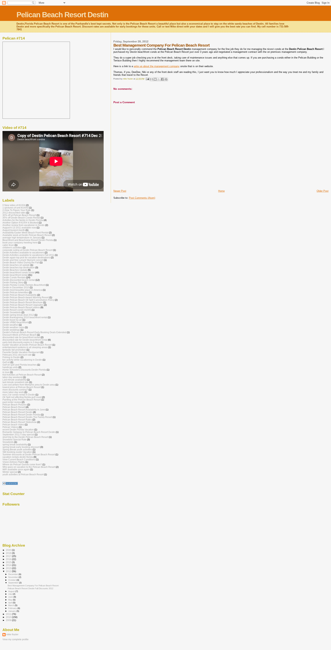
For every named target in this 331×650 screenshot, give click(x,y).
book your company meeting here (19, 242)
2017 (9, 556)
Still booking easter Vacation (17, 452)
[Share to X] (159, 79)
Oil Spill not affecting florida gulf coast (21, 397)
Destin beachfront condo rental (18, 272)
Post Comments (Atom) (142, 197)
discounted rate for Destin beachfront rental (24, 340)
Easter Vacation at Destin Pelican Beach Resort (27, 345)
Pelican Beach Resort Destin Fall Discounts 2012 (30, 588)
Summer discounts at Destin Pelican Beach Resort (28, 454)
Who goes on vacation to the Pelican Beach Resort (28, 467)
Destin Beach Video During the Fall (20, 262)
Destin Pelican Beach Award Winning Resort (25, 297)
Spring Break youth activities (17, 449)
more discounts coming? (15, 389)
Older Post (323, 190)
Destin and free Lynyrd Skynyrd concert (22, 260)
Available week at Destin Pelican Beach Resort (26, 235)
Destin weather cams (13, 327)
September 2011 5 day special (18, 434)
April (10, 602)
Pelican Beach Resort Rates (17, 419)
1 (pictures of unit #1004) (15, 207)
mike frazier (12, 634)
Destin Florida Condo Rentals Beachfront (23, 285)
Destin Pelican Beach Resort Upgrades (22, 305)
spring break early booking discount (21, 447)
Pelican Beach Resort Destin (62, 15)
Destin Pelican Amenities (15, 292)
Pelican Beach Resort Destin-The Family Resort (27, 417)
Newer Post (119, 190)
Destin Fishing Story (12, 282)
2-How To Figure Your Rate (16, 210)
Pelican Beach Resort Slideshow (19, 422)
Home (221, 190)
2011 (9, 614)
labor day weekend (12, 377)
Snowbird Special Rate (14, 439)
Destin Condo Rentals (13, 277)
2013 (9, 568)
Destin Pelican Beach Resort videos (21, 307)
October (12, 580)
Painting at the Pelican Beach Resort (21, 399)
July (10, 594)
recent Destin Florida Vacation (18, 429)
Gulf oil (6, 362)
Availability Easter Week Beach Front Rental (25, 232)
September (13, 583)
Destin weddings (11, 330)
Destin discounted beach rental (18, 280)
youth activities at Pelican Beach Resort (22, 474)
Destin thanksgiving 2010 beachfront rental (24, 317)
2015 (9, 562)
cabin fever (8, 245)
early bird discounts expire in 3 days (21, 342)
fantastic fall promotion (14, 349)
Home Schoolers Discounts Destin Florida (24, 369)
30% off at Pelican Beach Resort (19, 215)
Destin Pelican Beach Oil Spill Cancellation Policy (28, 300)
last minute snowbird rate (15, 382)
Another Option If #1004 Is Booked (20, 222)
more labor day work (13, 392)
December (13, 574)
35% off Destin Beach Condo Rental (21, 217)
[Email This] (151, 79)
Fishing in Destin (11, 357)
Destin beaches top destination (18, 267)
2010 (9, 617)
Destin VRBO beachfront (15, 322)
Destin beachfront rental (14, 275)
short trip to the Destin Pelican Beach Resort (25, 437)
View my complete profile (15, 639)
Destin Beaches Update (14, 270)
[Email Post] (147, 79)
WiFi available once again (15, 469)
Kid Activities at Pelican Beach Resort (21, 374)
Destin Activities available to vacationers (23, 252)
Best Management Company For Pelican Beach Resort (33, 585)
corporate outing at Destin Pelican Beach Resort (27, 250)
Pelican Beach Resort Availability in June (23, 409)
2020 (9, 550)
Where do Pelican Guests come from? (22, 464)
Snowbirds (8, 442)
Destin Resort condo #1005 (16, 310)
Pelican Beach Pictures (14, 404)
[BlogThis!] (155, 79)
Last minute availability (14, 379)
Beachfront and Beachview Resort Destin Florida (27, 240)
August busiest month (13, 230)
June (10, 597)
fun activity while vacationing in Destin (22, 359)
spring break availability (14, 444)
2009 (9, 620)
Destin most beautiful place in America (22, 290)
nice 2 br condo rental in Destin (18, 394)
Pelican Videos (10, 427)
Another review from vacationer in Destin (23, 225)
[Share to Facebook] (162, 79)
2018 (9, 553)
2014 (9, 565)
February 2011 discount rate (17, 354)
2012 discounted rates (14, 212)
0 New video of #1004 (13, 205)
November (13, 577)
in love (5, 372)
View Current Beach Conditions (18, 459)
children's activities (12, 247)
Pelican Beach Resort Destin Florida (21, 414)
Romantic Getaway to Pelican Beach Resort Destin (28, 432)
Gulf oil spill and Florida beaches (19, 364)
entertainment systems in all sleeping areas (25, 347)
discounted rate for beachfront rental (21, 337)
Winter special (9, 472)
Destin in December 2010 (15, 287)
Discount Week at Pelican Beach (19, 335)
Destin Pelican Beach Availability (19, 295)
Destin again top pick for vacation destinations (26, 257)
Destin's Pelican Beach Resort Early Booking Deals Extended (34, 332)
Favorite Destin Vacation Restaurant (21, 352)
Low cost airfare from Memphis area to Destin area (28, 384)
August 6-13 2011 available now (19, 227)
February (12, 608)
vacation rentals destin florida (17, 457)
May (10, 600)
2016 (9, 559)
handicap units (10, 367)
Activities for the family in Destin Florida (22, 220)
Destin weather (10, 325)
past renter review (11, 402)
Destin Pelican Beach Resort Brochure (22, 302)
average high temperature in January (21, 237)
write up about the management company (156, 66)
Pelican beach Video (13, 424)
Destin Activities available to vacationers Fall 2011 (28, 255)
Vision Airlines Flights (13, 462)
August (11, 591)
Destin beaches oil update (16, 265)
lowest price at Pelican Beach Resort (21, 387)
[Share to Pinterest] (166, 79)
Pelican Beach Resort (13, 407)
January (12, 611)
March (11, 605)
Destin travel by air (12, 320)
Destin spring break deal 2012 (18, 315)
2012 (9, 571)
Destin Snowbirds (11, 312)
